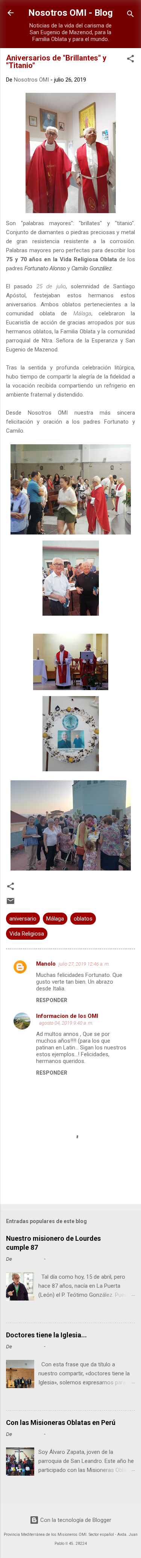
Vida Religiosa (26, 933)
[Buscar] (130, 15)
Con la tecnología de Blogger (75, 1520)
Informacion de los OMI (67, 1016)
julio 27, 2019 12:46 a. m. (84, 964)
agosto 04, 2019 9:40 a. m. (66, 1023)
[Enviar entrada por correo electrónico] (10, 903)
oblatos (83, 918)
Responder (51, 1000)
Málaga (55, 918)
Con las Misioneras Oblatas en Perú (60, 1422)
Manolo (46, 963)
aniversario (22, 918)
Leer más (121, 1311)
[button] (130, 60)
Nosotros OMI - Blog (70, 13)
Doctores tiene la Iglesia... (46, 1335)
